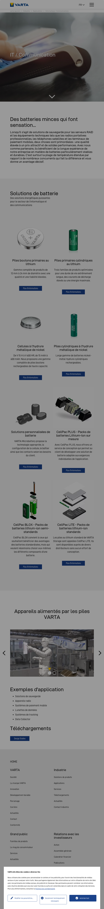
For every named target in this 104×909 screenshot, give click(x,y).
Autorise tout (84, 898)
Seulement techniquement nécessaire (55, 899)
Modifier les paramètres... (24, 898)
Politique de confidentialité (45, 889)
